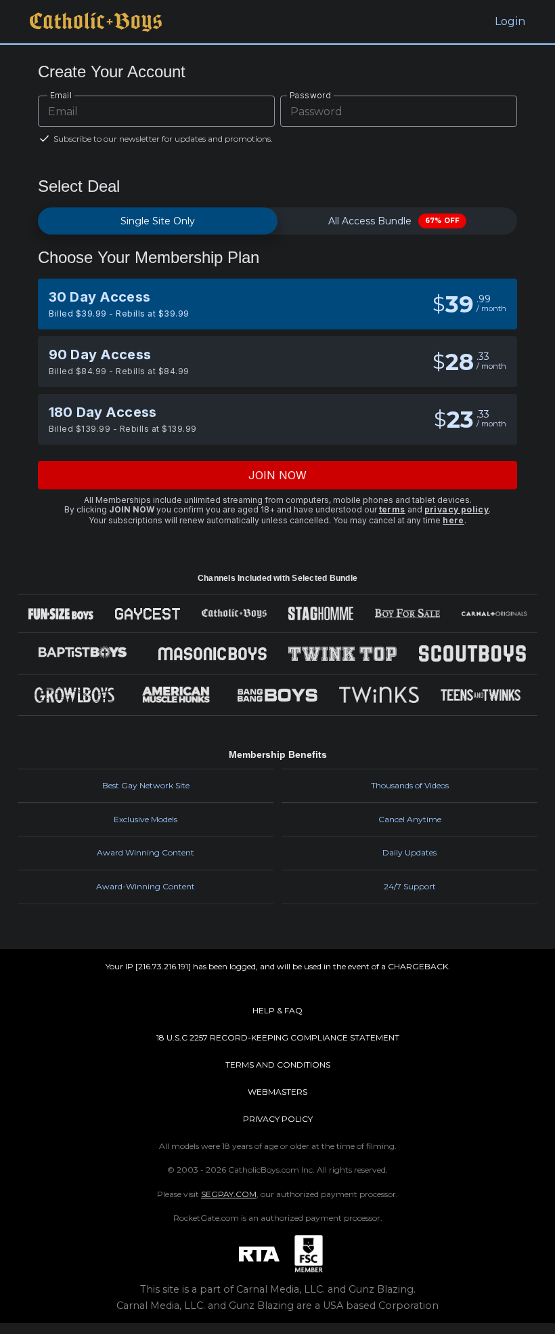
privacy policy (456, 509)
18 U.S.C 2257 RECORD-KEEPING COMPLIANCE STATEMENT (277, 1037)
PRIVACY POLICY (278, 1119)
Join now (277, 475)
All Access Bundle (394, 221)
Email (61, 95)
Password (310, 95)
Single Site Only (157, 221)
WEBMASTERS (277, 1092)
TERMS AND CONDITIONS (277, 1064)
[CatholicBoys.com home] (96, 21)
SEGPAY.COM (229, 1194)
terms (392, 509)
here (453, 520)
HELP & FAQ (277, 1010)
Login (510, 21)
